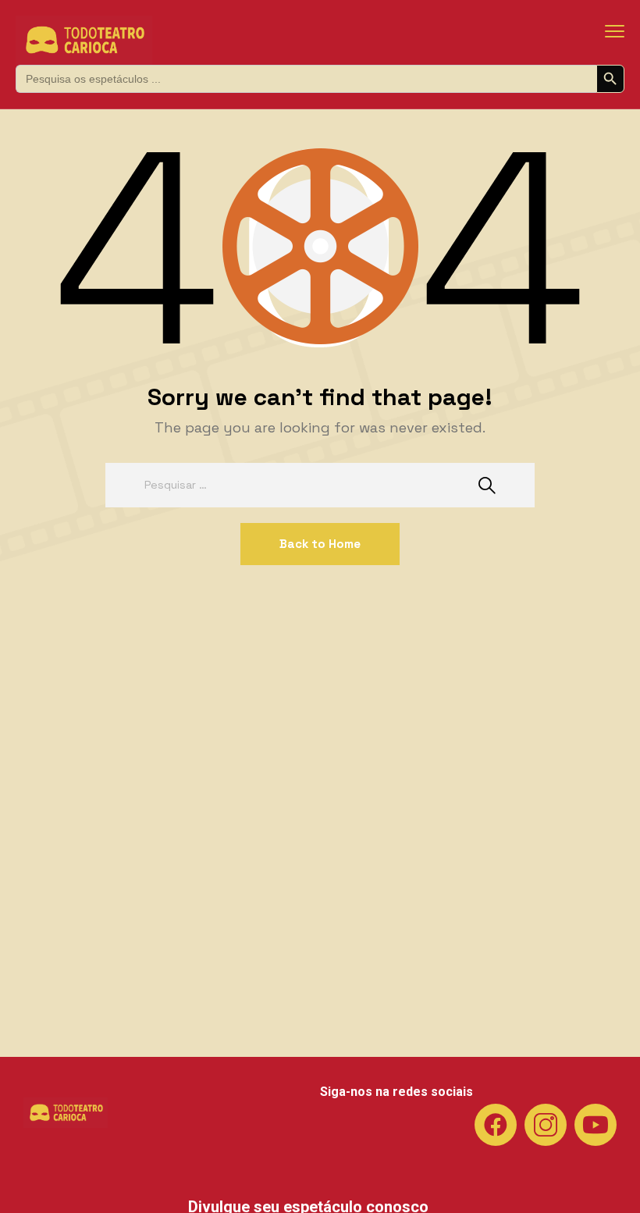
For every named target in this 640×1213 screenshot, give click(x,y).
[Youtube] (595, 1125)
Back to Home (320, 543)
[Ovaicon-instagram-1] (545, 1125)
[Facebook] (496, 1125)
